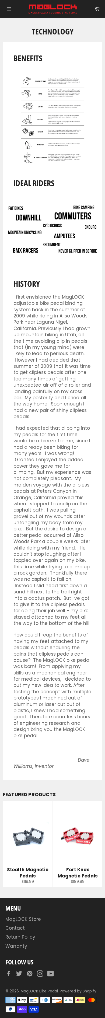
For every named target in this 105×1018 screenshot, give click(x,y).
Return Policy (20, 937)
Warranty (16, 946)
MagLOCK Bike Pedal (39, 991)
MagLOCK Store (23, 919)
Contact (15, 928)
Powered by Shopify (78, 991)
